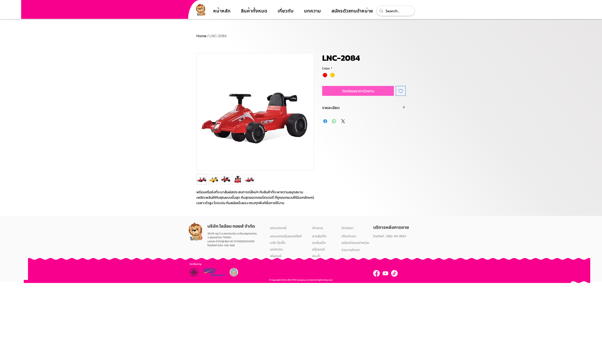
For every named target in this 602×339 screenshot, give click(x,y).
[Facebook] (376, 273)
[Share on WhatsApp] (334, 121)
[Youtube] (385, 273)
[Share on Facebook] (325, 121)
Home (201, 36)
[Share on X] (343, 121)
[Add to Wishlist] (401, 91)
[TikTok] (394, 273)
